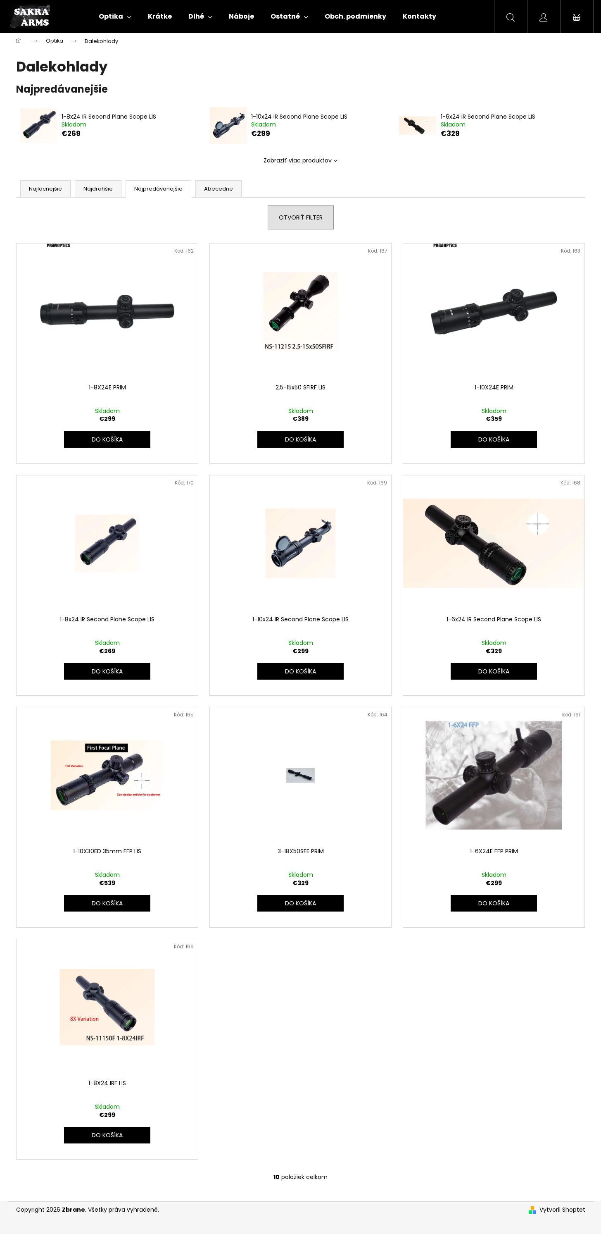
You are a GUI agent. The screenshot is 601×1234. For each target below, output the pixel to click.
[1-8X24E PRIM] (107, 311)
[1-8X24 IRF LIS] (107, 1007)
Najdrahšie (98, 189)
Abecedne (218, 189)
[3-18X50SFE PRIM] (300, 775)
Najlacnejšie (45, 189)
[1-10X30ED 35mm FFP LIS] (107, 775)
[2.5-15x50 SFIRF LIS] (300, 311)
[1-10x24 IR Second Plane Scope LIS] (300, 543)
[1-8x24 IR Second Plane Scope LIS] (107, 543)
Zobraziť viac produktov (298, 160)
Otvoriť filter (301, 217)
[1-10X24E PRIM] (493, 311)
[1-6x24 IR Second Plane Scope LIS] (493, 543)
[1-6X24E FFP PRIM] (493, 775)
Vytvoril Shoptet (562, 1210)
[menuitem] (115, 16)
